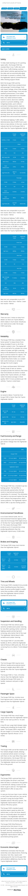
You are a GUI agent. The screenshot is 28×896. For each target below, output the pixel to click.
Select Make (4, 8)
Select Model (10, 8)
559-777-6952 (19, 882)
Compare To (16, 8)
